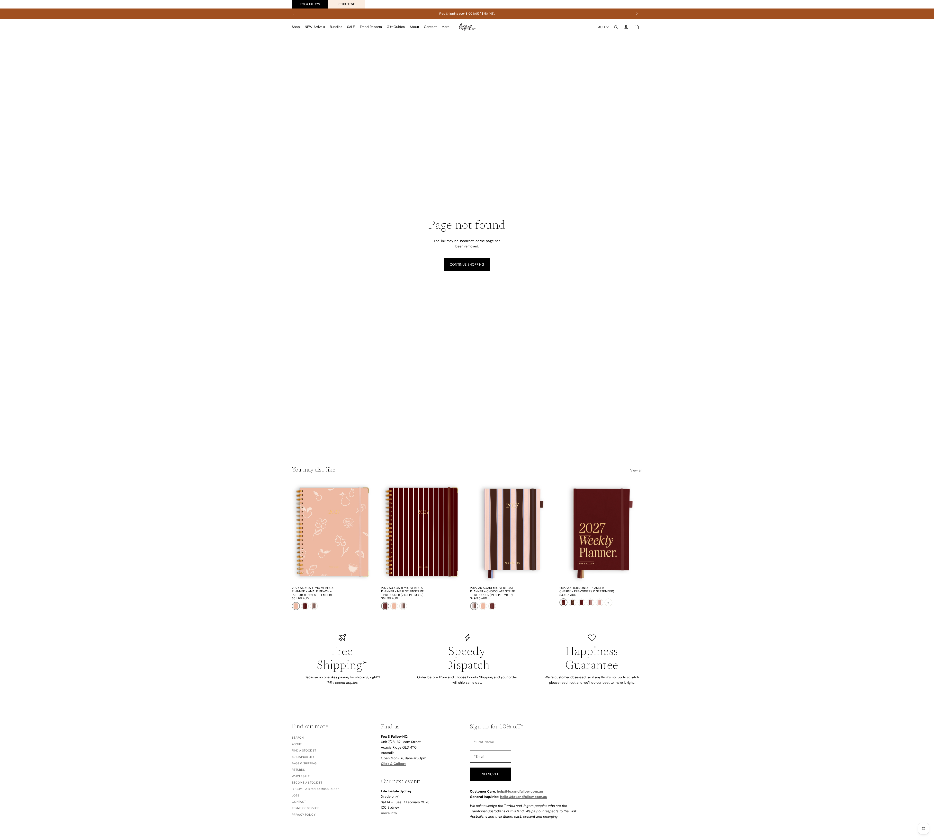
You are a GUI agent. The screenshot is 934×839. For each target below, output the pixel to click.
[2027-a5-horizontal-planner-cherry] (563, 602)
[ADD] (367, 576)
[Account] (626, 27)
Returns (298, 770)
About (297, 744)
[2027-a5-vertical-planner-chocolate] (572, 602)
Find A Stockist (304, 750)
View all (636, 470)
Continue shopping (467, 264)
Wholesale (301, 776)
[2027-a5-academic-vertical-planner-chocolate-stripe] (314, 606)
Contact (299, 802)
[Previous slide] (293, 13)
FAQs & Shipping (304, 763)
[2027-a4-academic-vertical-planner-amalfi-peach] (296, 606)
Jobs (295, 795)
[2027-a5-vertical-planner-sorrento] (590, 602)
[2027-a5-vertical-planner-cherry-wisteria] (581, 602)
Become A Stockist (307, 782)
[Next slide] (636, 13)
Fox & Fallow (310, 4)
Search (298, 738)
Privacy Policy (303, 814)
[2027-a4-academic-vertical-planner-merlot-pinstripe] (305, 606)
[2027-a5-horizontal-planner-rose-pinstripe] (599, 602)
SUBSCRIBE (490, 774)
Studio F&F (347, 4)
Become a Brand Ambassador (315, 789)
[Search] (616, 27)
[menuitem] (445, 27)
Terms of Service (305, 808)
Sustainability (303, 757)
